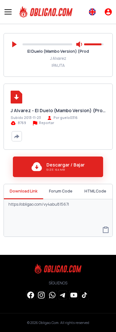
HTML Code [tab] (95, 191)
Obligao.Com (49, 322)
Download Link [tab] (23, 191)
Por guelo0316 (65, 117)
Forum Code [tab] (60, 191)
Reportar (46, 123)
